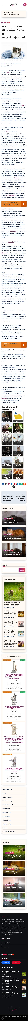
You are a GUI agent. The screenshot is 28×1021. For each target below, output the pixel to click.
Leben (22, 105)
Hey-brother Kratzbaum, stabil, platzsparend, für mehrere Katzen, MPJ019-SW (14, 770)
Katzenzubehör (7, 820)
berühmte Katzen (7, 789)
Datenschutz (6, 942)
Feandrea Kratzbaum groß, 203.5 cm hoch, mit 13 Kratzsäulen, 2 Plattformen (14, 708)
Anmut (8, 72)
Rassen (16, 178)
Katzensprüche (7, 812)
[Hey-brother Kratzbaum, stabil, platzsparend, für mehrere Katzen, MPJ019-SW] (14, 761)
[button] (2, 1018)
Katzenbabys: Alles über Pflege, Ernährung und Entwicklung (11, 523)
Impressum (6, 946)
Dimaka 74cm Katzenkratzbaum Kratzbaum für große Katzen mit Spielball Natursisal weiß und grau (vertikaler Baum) (14, 676)
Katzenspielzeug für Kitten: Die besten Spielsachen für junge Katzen (13, 857)
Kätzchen (4, 253)
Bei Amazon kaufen (14, 683)
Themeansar (14, 1018)
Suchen (5, 565)
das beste (11, 242)
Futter (4, 793)
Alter (7, 131)
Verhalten (4, 398)
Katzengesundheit (8, 804)
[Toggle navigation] (2, 5)
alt (4, 63)
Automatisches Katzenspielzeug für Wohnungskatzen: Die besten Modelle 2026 (11, 980)
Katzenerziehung (7, 801)
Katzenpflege (6, 808)
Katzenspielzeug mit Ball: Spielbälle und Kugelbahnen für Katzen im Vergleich (13, 905)
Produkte (5, 828)
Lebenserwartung (11, 195)
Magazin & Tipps (7, 824)
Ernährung (13, 231)
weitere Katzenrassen (9, 831)
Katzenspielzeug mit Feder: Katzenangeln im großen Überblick (10, 622)
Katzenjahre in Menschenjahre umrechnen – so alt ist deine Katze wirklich (13, 538)
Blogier (22, 1016)
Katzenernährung (7, 797)
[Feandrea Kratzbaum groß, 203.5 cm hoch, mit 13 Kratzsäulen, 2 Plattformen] (14, 699)
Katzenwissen (5, 22)
